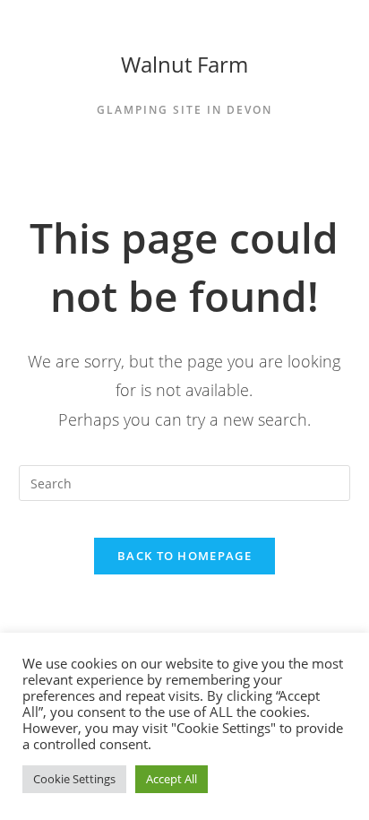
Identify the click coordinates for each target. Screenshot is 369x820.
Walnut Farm (184, 64)
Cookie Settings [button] (74, 779)
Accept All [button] (171, 779)
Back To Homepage (184, 556)
